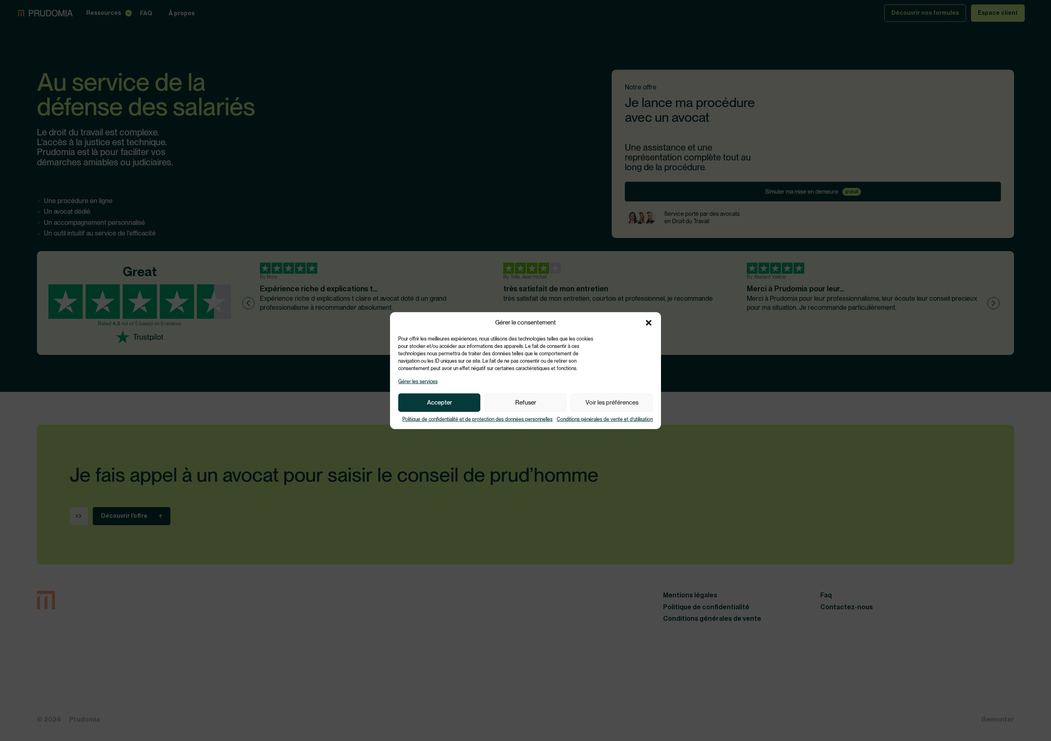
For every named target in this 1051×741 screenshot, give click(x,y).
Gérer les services (418, 381)
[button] (649, 322)
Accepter (439, 402)
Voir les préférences (611, 402)
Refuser (525, 402)
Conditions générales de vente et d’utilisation (605, 419)
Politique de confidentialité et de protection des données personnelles (477, 419)
